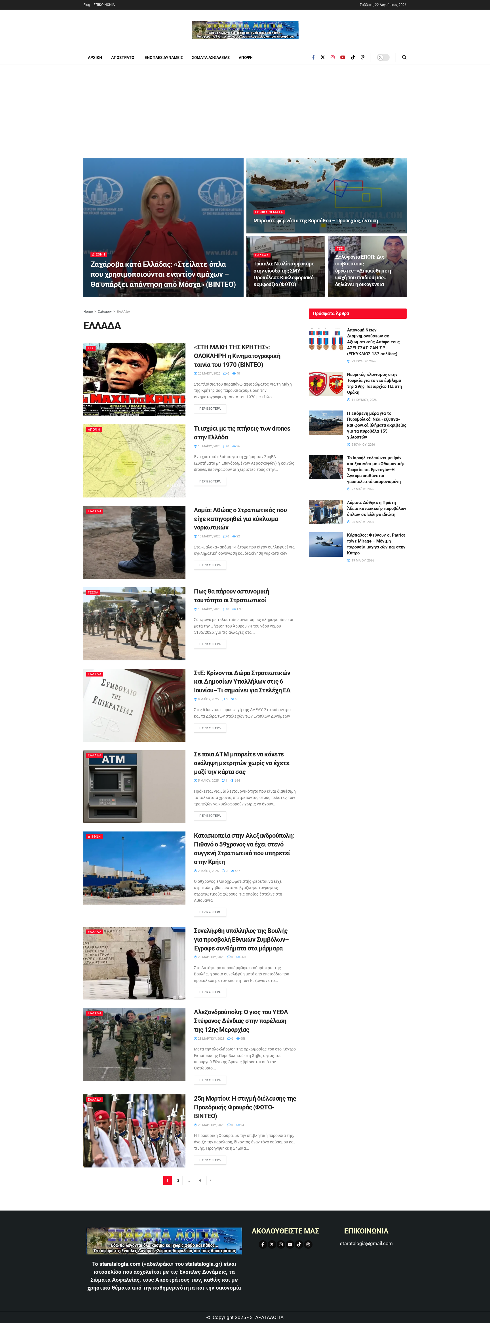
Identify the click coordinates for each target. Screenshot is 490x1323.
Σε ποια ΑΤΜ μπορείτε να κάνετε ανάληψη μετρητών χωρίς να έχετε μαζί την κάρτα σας (241, 763)
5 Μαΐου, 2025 (208, 780)
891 (135, 295)
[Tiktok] (299, 1244)
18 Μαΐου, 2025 (208, 446)
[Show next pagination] (210, 1180)
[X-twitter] (272, 1244)
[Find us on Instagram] (333, 57)
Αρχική (95, 57)
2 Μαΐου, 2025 (208, 871)
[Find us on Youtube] (342, 57)
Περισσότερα (212, 407)
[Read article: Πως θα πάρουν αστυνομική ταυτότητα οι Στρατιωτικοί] (134, 623)
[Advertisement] (245, 107)
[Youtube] (290, 1244)
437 (237, 871)
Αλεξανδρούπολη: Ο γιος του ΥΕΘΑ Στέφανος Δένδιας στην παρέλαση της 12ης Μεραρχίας (241, 1021)
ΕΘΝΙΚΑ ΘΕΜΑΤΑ (269, 212)
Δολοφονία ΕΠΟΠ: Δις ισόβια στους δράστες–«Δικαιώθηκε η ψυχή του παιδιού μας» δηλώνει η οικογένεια (363, 270)
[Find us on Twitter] (322, 57)
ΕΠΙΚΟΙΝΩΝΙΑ (104, 5)
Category (105, 312)
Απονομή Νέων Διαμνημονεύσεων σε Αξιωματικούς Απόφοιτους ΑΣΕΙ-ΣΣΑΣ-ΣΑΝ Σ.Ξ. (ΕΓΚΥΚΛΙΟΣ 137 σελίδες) (373, 341)
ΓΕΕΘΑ (93, 592)
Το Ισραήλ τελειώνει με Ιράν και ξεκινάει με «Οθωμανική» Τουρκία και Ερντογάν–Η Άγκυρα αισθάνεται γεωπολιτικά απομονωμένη (376, 469)
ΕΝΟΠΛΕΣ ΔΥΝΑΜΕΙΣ (164, 57)
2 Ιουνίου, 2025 (269, 295)
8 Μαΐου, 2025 (208, 699)
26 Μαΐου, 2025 (350, 295)
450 (297, 231)
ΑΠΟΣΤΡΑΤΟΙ (123, 57)
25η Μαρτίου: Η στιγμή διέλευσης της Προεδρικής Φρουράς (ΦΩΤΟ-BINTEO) (245, 1107)
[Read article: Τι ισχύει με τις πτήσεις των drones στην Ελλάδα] (134, 460)
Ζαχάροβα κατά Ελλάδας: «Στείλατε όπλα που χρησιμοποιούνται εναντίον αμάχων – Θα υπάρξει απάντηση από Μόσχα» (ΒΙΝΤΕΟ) (163, 274)
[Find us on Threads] (363, 57)
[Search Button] (404, 57)
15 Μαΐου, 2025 (208, 536)
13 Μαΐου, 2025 (208, 609)
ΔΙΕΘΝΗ (98, 254)
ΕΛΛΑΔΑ (262, 255)
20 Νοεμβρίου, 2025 (109, 295)
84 (370, 295)
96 (238, 446)
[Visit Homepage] (245, 30)
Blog (86, 5)
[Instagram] (281, 1244)
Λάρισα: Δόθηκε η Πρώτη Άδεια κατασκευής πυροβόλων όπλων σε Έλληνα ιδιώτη (376, 508)
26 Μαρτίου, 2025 (210, 957)
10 (236, 699)
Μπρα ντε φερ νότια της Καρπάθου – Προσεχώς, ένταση (316, 221)
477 (290, 295)
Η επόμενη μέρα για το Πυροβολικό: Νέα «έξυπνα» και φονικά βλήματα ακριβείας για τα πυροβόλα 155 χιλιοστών (376, 425)
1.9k (239, 609)
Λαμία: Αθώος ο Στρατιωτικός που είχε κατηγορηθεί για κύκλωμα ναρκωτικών (240, 519)
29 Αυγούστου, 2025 (272, 231)
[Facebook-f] (263, 1244)
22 (238, 536)
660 (243, 957)
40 (238, 373)
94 (242, 1125)
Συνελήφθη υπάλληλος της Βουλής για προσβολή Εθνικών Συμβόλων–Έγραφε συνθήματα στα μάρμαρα (241, 939)
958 (243, 1039)
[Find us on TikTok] (353, 57)
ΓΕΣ (340, 248)
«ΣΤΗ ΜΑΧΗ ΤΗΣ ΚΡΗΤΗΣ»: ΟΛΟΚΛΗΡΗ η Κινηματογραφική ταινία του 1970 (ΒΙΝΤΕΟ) (237, 356)
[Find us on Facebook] (313, 57)
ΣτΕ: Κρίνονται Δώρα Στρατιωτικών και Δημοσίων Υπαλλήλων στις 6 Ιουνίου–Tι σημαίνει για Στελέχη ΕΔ (242, 681)
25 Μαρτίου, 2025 (210, 1039)
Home (88, 312)
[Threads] (308, 1244)
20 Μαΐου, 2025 (208, 373)
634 (237, 780)
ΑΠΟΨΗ (246, 57)
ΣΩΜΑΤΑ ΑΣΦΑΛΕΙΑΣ (211, 57)
